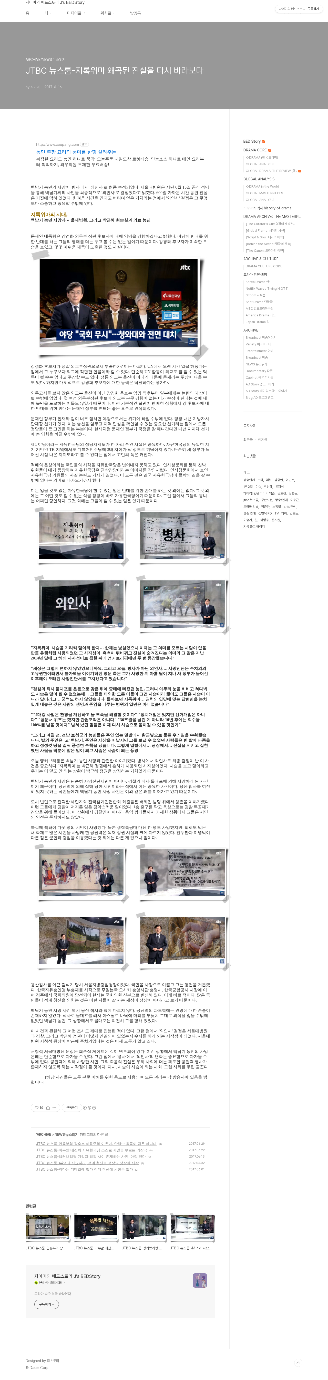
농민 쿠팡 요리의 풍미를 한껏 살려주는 (76, 151)
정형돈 (293, 493)
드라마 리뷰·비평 (255, 275)
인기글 (262, 440)
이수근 (294, 500)
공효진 (282, 493)
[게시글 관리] (54, 1108)
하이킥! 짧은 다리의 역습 (259, 493)
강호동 (294, 513)
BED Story (252, 141)
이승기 (247, 520)
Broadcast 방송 (257, 357)
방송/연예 (290, 507)
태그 (48, 13)
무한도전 (266, 500)
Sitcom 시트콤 (255, 295)
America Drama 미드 (260, 315)
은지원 (276, 520)
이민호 (290, 480)
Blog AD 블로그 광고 (259, 398)
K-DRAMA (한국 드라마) (262, 157)
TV (276, 513)
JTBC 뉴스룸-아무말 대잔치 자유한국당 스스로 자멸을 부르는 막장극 (91, 1150)
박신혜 (268, 487)
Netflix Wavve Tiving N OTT (267, 288)
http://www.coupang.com (57, 144)
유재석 (279, 487)
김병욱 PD (265, 513)
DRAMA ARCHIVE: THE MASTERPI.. (272, 217)
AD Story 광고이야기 (260, 384)
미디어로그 (76, 13)
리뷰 (269, 480)
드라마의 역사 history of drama (267, 208)
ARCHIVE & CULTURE (261, 259)
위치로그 (107, 13)
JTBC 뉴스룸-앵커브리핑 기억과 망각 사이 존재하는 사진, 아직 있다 (91, 1156)
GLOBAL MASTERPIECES (264, 193)
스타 (260, 480)
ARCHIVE (44, 1134)
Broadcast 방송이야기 (261, 337)
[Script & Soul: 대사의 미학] (265, 237)
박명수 (264, 520)
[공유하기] (48, 1108)
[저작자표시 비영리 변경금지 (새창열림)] (89, 1108)
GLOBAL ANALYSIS (260, 164)
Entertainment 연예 (259, 351)
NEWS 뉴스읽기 (66, 1134)
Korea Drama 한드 (259, 282)
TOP (298, 1363)
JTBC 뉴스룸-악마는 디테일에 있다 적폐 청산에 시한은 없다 (84, 1169)
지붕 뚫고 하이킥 (254, 527)
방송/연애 (281, 500)
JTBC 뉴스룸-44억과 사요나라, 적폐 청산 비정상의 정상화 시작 (87, 1163)
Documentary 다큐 (259, 371)
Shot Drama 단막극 (259, 302)
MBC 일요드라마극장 (259, 308)
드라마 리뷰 (250, 507)
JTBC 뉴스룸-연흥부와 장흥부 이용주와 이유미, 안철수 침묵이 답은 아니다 (96, 1143)
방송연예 (249, 480)
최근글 (248, 440)
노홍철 (276, 507)
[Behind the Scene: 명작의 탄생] (268, 244)
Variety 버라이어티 (258, 344)
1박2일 (248, 487)
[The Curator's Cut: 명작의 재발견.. (270, 224)
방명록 (135, 13)
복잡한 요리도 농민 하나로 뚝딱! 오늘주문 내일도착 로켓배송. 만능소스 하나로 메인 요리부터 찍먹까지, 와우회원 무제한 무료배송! (120, 161)
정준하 (265, 507)
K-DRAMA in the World (262, 186)
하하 (284, 513)
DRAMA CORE (255, 150)
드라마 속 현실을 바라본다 (52, 1294)
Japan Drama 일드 (259, 322)
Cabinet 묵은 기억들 (259, 378)
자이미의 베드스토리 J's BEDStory (55, 2)
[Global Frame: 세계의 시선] (265, 230)
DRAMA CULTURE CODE (264, 266)
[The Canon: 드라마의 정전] (265, 250)
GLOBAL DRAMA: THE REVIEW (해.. (272, 171)
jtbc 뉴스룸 (250, 500)
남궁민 (278, 480)
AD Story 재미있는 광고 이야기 (266, 391)
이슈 (258, 487)
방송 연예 (249, 513)
